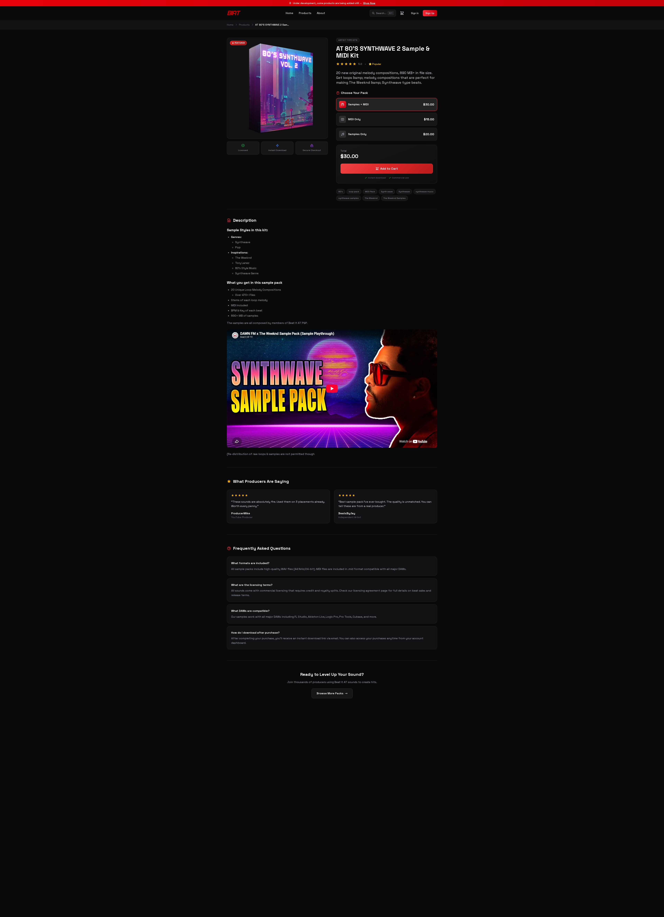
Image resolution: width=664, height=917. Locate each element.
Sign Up (430, 13)
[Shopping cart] (402, 13)
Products (305, 13)
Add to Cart (389, 169)
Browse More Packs (330, 693)
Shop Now (369, 3)
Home (289, 13)
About (321, 13)
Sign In (415, 13)
